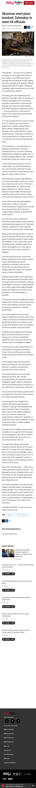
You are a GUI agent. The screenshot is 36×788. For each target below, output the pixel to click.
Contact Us (7, 750)
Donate (30, 3)
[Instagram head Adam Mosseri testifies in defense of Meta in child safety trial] (8, 553)
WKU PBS (7, 758)
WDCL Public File (9, 738)
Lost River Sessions (10, 762)
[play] (3, 786)
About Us (6, 746)
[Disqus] (18, 682)
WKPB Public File (9, 733)
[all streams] (33, 785)
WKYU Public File (9, 729)
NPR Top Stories (22, 515)
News (10, 515)
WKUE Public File (9, 742)
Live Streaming (8, 754)
